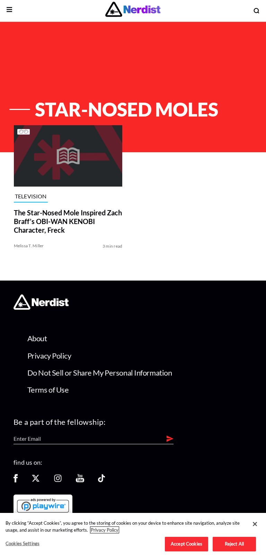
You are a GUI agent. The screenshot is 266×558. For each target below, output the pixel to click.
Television (31, 196)
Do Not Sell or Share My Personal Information (99, 372)
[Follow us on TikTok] (101, 480)
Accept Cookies (186, 544)
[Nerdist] (132, 10)
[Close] (255, 524)
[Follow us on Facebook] (16, 480)
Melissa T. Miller (29, 245)
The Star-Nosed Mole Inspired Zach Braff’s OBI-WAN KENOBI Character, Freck (68, 221)
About (37, 338)
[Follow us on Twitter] (36, 480)
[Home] (41, 307)
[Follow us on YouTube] (80, 480)
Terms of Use (48, 389)
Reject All (234, 544)
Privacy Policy (49, 355)
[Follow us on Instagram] (58, 480)
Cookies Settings (22, 543)
